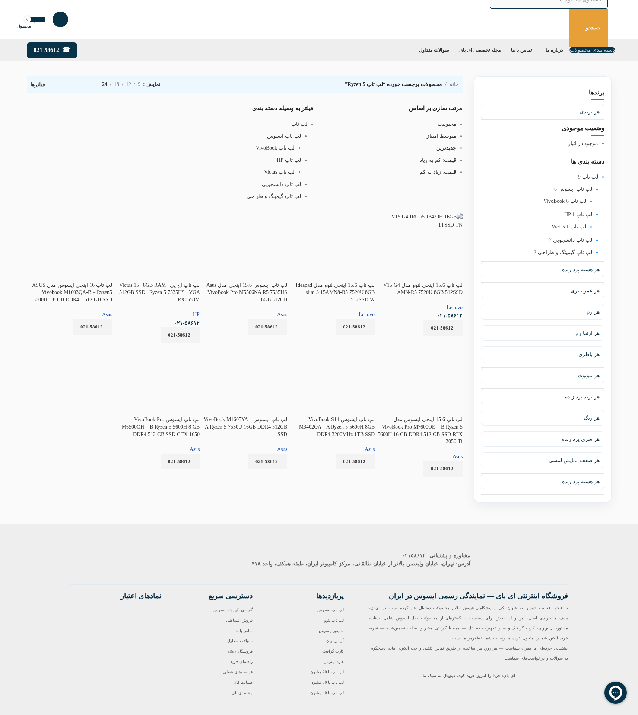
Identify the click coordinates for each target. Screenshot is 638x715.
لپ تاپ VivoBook (275, 148)
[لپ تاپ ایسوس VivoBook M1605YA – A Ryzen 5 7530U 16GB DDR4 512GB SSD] (244, 354)
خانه (454, 84)
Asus (282, 314)
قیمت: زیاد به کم (438, 172)
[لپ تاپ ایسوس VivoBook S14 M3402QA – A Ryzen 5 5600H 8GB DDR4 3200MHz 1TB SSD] (332, 354)
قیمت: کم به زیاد (438, 160)
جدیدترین (446, 148)
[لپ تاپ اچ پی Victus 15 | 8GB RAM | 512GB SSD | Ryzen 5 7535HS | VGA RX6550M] (168, 243)
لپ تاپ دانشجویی (572, 240)
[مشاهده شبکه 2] (84, 84)
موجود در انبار (583, 143)
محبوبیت (447, 124)
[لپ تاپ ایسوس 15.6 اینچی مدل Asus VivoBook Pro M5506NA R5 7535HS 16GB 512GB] (248, 215)
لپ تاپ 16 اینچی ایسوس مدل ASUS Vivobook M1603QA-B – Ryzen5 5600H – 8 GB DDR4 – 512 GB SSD (72, 292)
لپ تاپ (590, 177)
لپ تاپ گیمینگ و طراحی (565, 252)
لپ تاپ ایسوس (575, 189)
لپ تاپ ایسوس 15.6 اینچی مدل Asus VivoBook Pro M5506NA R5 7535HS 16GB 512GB (246, 292)
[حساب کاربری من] (60, 19)
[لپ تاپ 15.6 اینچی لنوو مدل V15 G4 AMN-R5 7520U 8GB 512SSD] (419, 219)
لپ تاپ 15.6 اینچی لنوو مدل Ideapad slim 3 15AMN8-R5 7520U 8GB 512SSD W (335, 292)
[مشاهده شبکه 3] (72, 84)
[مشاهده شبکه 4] (61, 84)
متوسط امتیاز (441, 136)
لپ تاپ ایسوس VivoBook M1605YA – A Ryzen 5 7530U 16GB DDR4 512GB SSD (245, 427)
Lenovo (455, 307)
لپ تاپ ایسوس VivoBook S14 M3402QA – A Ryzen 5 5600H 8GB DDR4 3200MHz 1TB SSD (337, 427)
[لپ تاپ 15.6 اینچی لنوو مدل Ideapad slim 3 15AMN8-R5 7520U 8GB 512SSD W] (342, 215)
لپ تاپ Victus (569, 227)
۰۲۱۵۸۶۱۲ (414, 555)
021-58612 (46, 50)
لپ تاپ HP (578, 214)
